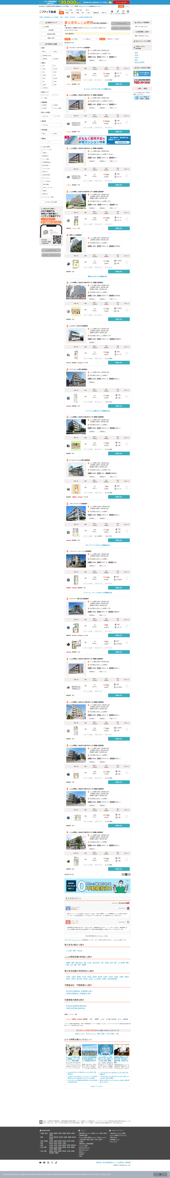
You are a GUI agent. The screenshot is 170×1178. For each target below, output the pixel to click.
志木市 (84, 976)
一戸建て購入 (82, 1139)
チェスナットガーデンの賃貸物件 (79, 47)
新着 (136, 52)
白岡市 (104, 979)
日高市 (86, 979)
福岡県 (51, 1151)
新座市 (95, 976)
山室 (111, 962)
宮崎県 (73, 1151)
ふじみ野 (69, 950)
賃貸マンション (86, 1133)
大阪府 (51, 1145)
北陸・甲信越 (44, 1141)
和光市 (89, 976)
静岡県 (60, 1143)
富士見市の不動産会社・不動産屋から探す (79, 991)
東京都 (51, 1137)
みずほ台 (79, 950)
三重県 (64, 1143)
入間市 (74, 976)
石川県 (68, 1141)
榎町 (127, 962)
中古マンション (91, 1033)
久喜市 (105, 976)
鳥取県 (60, 1147)
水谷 (102, 962)
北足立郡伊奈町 (112, 979)
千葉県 (65, 1137)
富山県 (64, 1141)
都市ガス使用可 (140, 62)
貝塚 (67, 964)
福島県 (51, 1135)
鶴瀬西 (84, 964)
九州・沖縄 (43, 1151)
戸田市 (68, 976)
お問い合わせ (113, 1137)
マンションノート (76, 940)
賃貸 (80, 1133)
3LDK (136, 55)
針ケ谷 (89, 962)
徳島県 (73, 1147)
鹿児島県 (51, 1152)
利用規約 (121, 1162)
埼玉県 (61, 1137)
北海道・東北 (44, 1133)
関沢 (79, 964)
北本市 (111, 976)
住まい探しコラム (84, 1150)
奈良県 (68, 1145)
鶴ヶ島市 (79, 979)
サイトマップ (113, 1141)
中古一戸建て (110, 1033)
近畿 (42, 1145)
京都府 (60, 1145)
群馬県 (51, 1139)
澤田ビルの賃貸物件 (75, 235)
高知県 (60, 1149)
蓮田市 (127, 976)
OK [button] (160, 1174)
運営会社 (99, 1162)
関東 (42, 1137)
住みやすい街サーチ (84, 1147)
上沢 (71, 964)
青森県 (55, 1133)
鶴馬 (73, 962)
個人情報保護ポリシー (110, 1162)
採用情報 (128, 1162)
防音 (136, 60)
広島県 (51, 1147)
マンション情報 (83, 1145)
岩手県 (60, 1133)
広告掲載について (114, 1139)
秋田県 (68, 1133)
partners (40, 1174)
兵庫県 (55, 1145)
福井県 (73, 1141)
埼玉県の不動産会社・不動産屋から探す (78, 993)
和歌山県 (73, 1145)
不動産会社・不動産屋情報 (86, 1143)
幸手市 (74, 979)
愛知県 (51, 1143)
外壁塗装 (81, 1154)
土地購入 (81, 1141)
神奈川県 (56, 1137)
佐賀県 (55, 1151)
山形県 (73, 1133)
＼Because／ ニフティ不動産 (118, 1133)
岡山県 (55, 1147)
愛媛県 (55, 1149)
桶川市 (100, 976)
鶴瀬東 (68, 962)
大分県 (68, 1151)
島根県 (64, 1147)
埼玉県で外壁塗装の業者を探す (75, 1008)
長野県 (60, 1141)
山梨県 (55, 1141)
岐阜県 (55, 1143)
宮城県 (64, 1133)
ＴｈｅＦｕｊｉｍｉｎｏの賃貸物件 (80, 551)
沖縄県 (56, 1152)
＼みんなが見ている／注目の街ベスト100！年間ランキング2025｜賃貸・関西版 (105, 1058)
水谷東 (107, 962)
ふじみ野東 (121, 962)
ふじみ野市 (97, 979)
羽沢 (85, 962)
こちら (114, 940)
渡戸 (115, 962)
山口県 (68, 1147)
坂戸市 (68, 979)
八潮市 (116, 976)
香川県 (51, 1149)
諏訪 (75, 964)
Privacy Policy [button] (105, 1174)
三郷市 (121, 976)
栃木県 (74, 1137)
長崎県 (60, 1151)
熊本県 (64, 1151)
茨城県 (69, 1137)
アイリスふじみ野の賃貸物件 (78, 369)
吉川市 (91, 979)
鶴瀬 (74, 950)
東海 (42, 1143)
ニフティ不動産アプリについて (118, 1135)
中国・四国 (43, 1147)
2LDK (136, 57)
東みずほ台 (96, 962)
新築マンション (80, 1033)
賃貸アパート (95, 1133)
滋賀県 (64, 1145)
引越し (81, 1156)
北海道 (51, 1133)
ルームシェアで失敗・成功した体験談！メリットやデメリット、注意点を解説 (73, 1058)
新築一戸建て (101, 1033)
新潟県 (51, 1141)
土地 (117, 1033)
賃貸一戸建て (103, 1133)
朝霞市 (79, 976)
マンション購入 (83, 1137)
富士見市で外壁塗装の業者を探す (76, 1006)
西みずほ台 (78, 962)
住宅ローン (82, 1152)
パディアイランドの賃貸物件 (78, 503)
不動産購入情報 (83, 1135)
